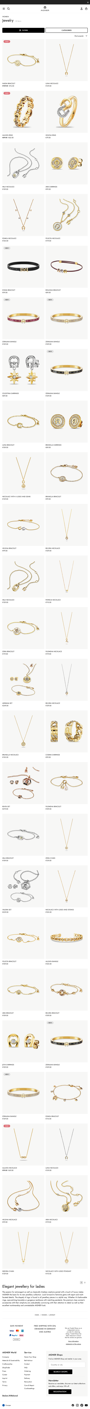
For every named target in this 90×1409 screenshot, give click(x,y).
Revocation (28, 1382)
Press (4, 1371)
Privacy (4, 1385)
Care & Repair (29, 1385)
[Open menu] (3, 8)
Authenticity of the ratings (73, 1344)
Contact (27, 1364)
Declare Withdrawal (10, 1395)
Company (5, 1357)
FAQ (25, 1367)
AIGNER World (9, 1352)
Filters (25, 30)
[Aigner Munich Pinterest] (81, 1405)
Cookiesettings (29, 1388)
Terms (4, 1382)
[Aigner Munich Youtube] (86, 1405)
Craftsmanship (7, 1364)
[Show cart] (86, 8)
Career (4, 1374)
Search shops (60, 1371)
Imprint (4, 1378)
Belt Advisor (28, 1360)
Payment (27, 1374)
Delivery (27, 1378)
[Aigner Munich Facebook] (72, 1405)
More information (73, 1341)
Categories (66, 30)
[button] (88, 2)
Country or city (57, 1364)
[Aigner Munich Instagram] (77, 1405)
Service (27, 1352)
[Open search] (8, 8)
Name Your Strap (30, 1357)
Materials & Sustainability (11, 1360)
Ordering (27, 1371)
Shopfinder (6, 1367)
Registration (59, 1391)
